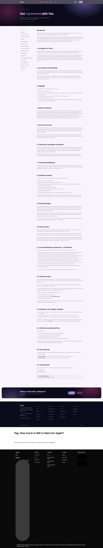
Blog (48, 454)
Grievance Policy (23, 60)
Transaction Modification (25, 48)
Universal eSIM (51, 416)
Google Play (82, 463)
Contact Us (23, 69)
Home (42, 1)
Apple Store (81, 457)
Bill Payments (50, 419)
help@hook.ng (48, 298)
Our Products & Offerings (25, 36)
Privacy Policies (64, 459)
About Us (63, 454)
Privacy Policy (23, 55)
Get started (71, 392)
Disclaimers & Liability (24, 62)
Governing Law (23, 67)
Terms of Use (38, 416)
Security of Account (24, 43)
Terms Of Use (64, 457)
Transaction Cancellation (25, 46)
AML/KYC (37, 419)
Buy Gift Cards (50, 414)
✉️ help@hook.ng (23, 415)
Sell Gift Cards (50, 411)
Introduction (23, 32)
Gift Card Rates (63, 411)
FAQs (55, 1)
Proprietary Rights (24, 53)
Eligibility (22, 39)
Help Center (63, 414)
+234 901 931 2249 (42, 371)
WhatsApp (74, 411)
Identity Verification (24, 41)
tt (28, 418)
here (68, 231)
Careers (37, 411)
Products (46, 1)
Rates (51, 1)
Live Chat (74, 414)
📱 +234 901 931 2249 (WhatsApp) (26, 413)
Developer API (63, 416)
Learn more (79, 392)
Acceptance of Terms (24, 34)
